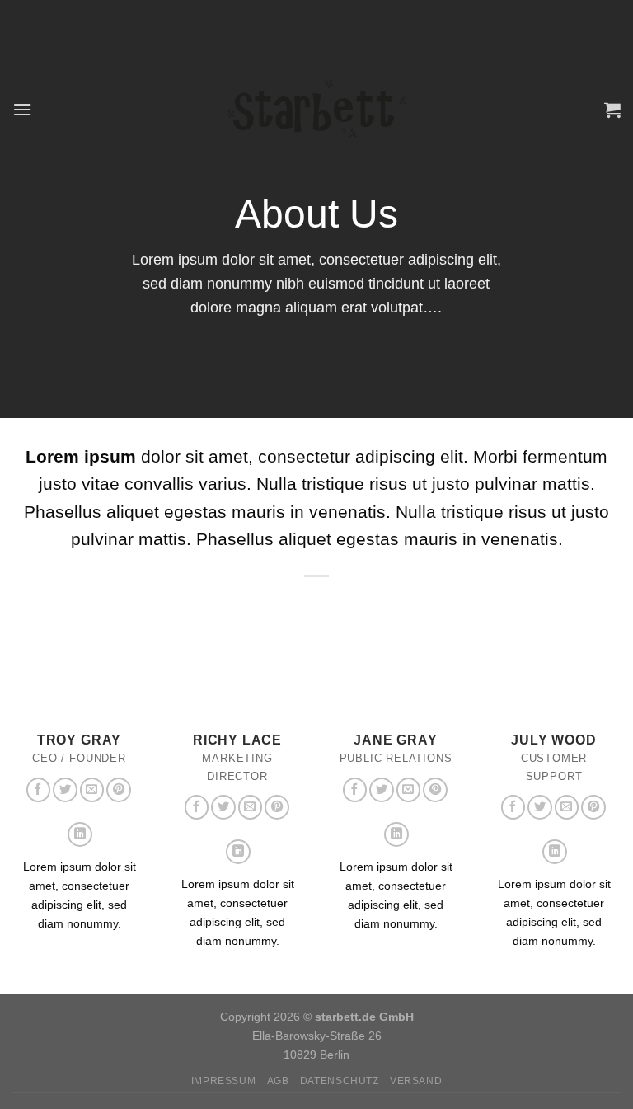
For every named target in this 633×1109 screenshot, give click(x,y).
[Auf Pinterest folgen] (118, 790)
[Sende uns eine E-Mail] (92, 790)
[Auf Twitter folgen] (65, 790)
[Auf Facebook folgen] (38, 790)
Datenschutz (339, 1081)
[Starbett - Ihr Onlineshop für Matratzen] (317, 109)
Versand (416, 1081)
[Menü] (22, 109)
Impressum (223, 1081)
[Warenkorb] (612, 110)
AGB (278, 1081)
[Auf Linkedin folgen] (80, 834)
